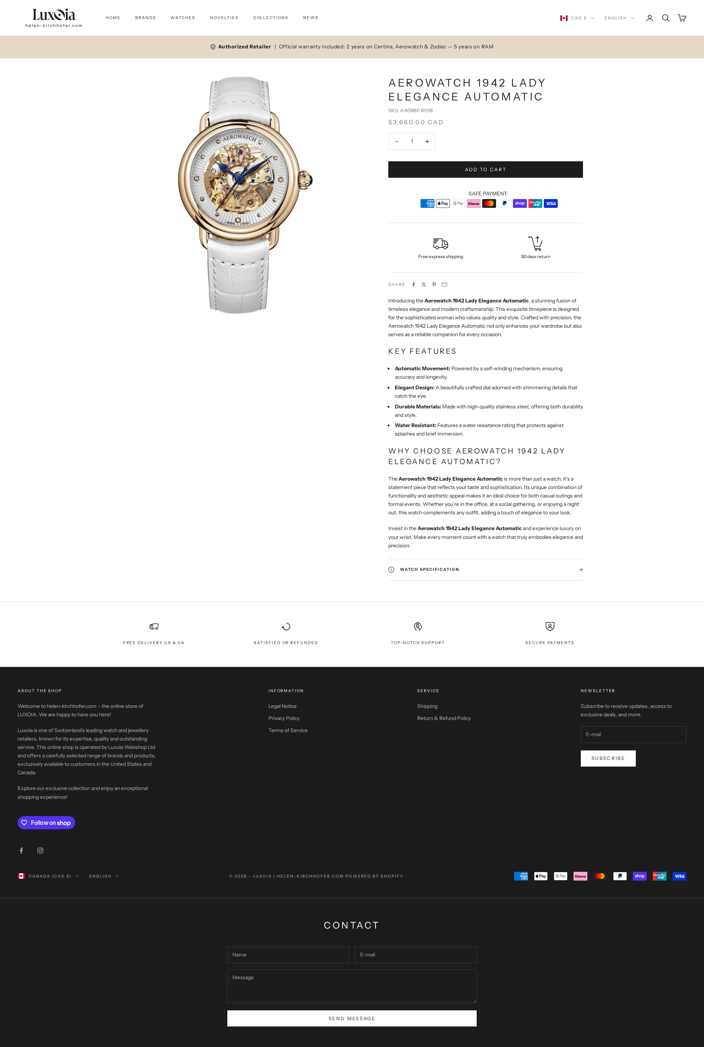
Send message (352, 1018)
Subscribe (608, 758)
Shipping (427, 706)
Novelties (224, 17)
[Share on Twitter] (424, 284)
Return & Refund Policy (444, 718)
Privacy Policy (284, 718)
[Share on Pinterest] (434, 284)
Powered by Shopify (374, 876)
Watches (182, 17)
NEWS (311, 17)
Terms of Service (288, 730)
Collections (271, 17)
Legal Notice (282, 706)
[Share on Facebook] (414, 284)
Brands (145, 17)
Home (113, 17)
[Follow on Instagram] (40, 850)
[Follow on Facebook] (21, 850)
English (616, 18)
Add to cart (486, 169)
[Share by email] (444, 284)
